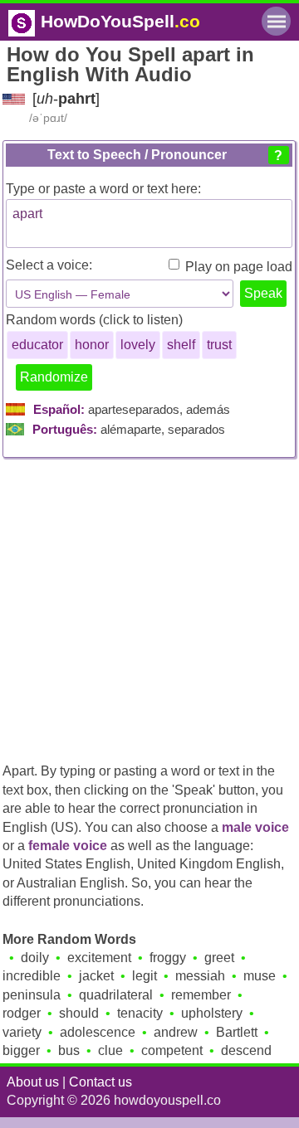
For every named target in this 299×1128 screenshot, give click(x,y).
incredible (31, 976)
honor (92, 345)
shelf (181, 345)
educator (37, 345)
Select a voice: (49, 265)
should (79, 1013)
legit (144, 976)
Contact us (100, 1082)
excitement (99, 958)
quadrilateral (116, 995)
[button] (278, 155)
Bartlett (236, 1032)
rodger (21, 1013)
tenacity (140, 1013)
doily (35, 958)
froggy (168, 958)
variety (22, 1032)
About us (33, 1082)
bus (69, 1050)
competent (172, 1050)
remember (201, 995)
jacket (96, 976)
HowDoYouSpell (120, 21)
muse (259, 976)
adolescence (97, 1032)
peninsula (31, 995)
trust (219, 345)
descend (246, 1050)
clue (110, 1050)
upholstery (212, 1013)
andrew (176, 1032)
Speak (263, 293)
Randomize (54, 377)
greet (219, 958)
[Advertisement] (149, 603)
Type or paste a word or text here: (103, 189)
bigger (21, 1050)
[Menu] (276, 21)
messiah (200, 976)
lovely (137, 345)
